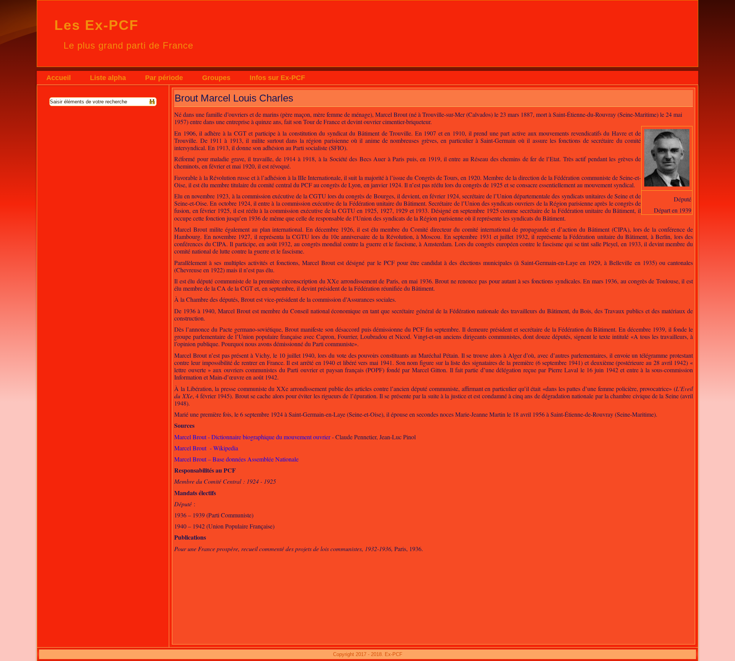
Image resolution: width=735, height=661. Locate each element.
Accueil (58, 78)
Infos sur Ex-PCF (277, 78)
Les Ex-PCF (96, 25)
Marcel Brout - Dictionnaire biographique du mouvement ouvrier (252, 437)
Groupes (216, 78)
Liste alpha (108, 78)
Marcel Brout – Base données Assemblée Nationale (236, 459)
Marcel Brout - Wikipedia (206, 448)
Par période (164, 78)
